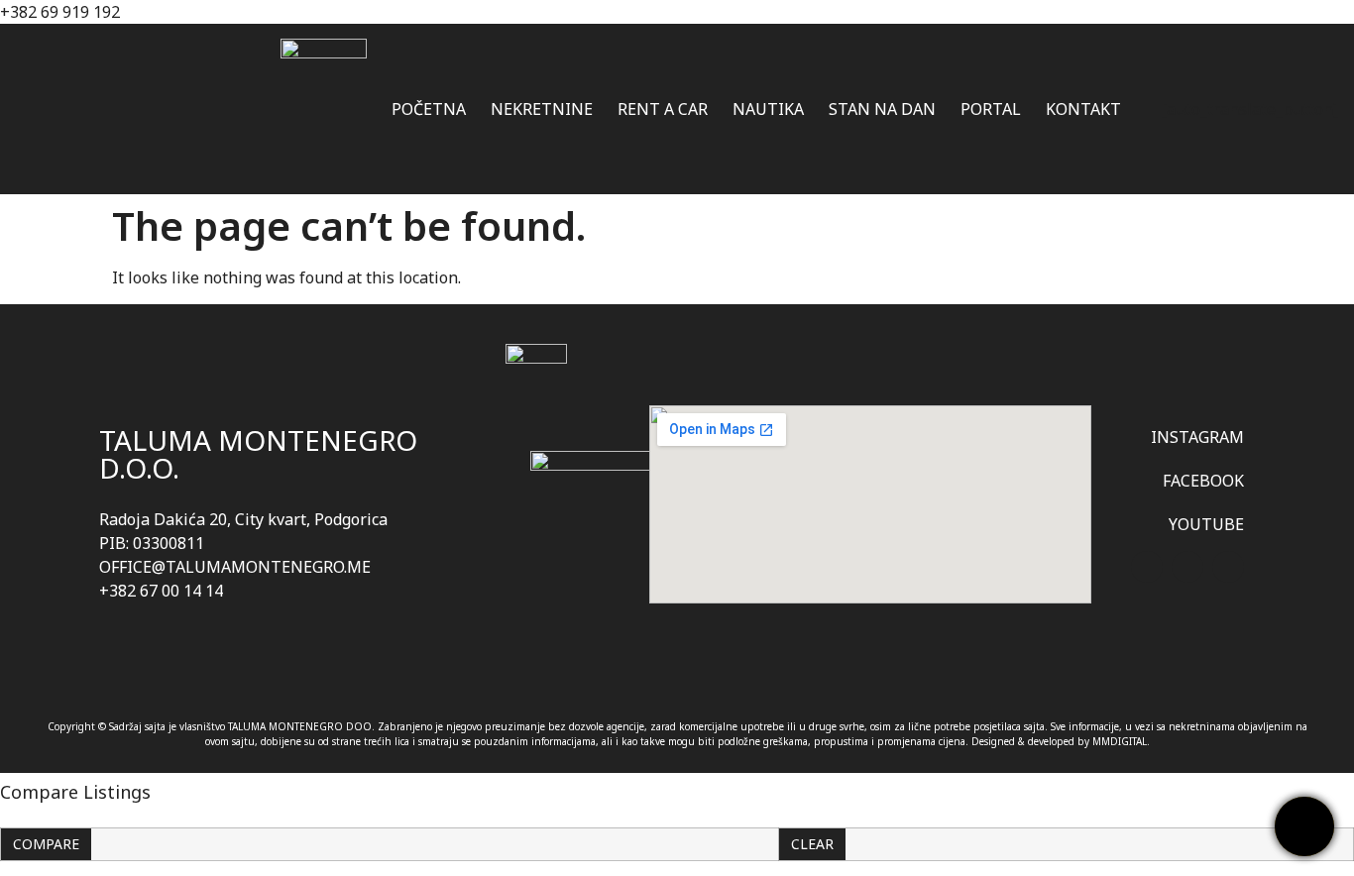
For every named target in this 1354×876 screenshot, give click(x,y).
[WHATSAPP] (1187, 567)
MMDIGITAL (1119, 741)
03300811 (168, 543)
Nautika (768, 109)
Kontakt (1083, 109)
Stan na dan (882, 109)
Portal (990, 109)
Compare (46, 843)
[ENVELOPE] (1228, 567)
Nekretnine (542, 109)
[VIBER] (1147, 567)
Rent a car (663, 109)
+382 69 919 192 (60, 12)
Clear (812, 843)
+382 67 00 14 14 (161, 591)
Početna (429, 109)
